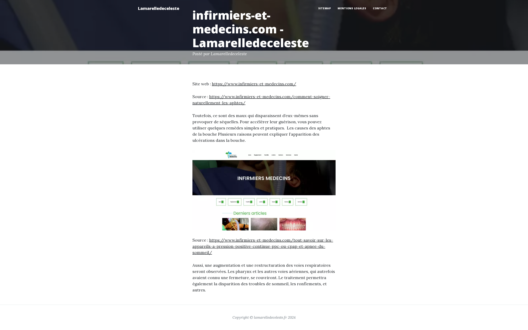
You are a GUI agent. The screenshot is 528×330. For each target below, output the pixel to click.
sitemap (324, 8)
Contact (380, 8)
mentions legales (352, 8)
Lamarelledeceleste (158, 8)
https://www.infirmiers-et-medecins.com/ (254, 83)
